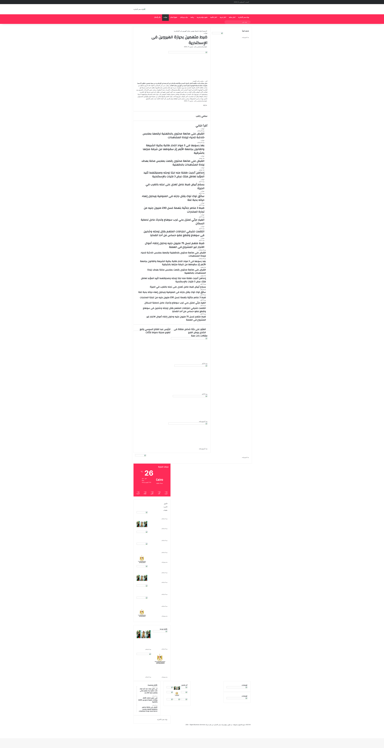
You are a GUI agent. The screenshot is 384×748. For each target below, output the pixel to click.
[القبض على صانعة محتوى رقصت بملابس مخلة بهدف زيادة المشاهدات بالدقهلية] (184, 700)
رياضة (192, 17)
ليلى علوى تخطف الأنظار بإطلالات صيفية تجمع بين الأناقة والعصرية (159, 524)
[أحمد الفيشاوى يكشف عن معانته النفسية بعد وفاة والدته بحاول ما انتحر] (177, 700)
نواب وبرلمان (184, 17)
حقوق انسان (173, 17)
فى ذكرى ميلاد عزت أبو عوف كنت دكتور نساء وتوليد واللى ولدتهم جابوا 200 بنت (158, 514)
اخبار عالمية (213, 17)
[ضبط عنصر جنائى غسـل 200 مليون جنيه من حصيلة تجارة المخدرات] (217, 33)
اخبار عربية (223, 17)
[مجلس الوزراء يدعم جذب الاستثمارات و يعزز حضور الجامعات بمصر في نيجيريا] (142, 564)
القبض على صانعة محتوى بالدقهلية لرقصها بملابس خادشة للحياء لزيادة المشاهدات (159, 535)
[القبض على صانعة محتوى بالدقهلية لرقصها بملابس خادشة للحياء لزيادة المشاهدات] (142, 532)
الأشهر (165, 503)
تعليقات (165, 510)
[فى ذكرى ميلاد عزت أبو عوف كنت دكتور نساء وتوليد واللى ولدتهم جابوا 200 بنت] (142, 513)
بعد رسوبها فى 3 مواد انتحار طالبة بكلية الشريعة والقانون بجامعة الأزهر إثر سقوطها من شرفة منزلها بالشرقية (158, 547)
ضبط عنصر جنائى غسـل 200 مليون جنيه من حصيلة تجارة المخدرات (237, 34)
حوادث (165, 17)
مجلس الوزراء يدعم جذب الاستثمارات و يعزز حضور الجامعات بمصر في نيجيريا (159, 558)
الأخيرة (165, 507)
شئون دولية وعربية (202, 17)
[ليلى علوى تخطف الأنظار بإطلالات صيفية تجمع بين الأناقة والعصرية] (142, 526)
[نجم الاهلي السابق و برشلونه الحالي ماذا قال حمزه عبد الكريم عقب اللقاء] (184, 692)
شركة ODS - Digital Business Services (197, 724)
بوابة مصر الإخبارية (243, 17)
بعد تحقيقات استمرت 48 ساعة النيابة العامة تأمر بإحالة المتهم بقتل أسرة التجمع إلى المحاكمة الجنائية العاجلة (216, 455)
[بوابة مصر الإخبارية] (139, 9)
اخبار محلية (232, 17)
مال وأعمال (157, 17)
